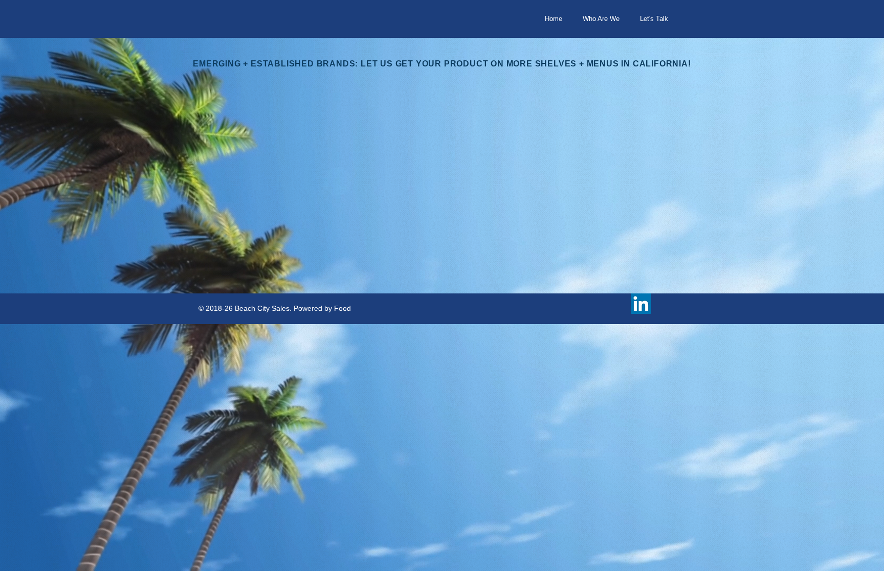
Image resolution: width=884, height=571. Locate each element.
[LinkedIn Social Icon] (641, 303)
